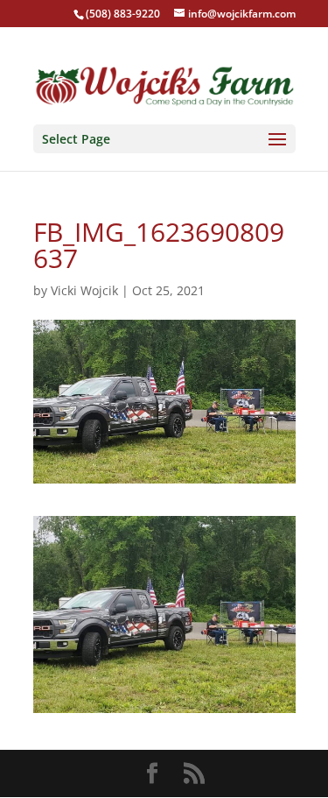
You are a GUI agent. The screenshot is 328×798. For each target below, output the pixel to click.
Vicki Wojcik (84, 290)
